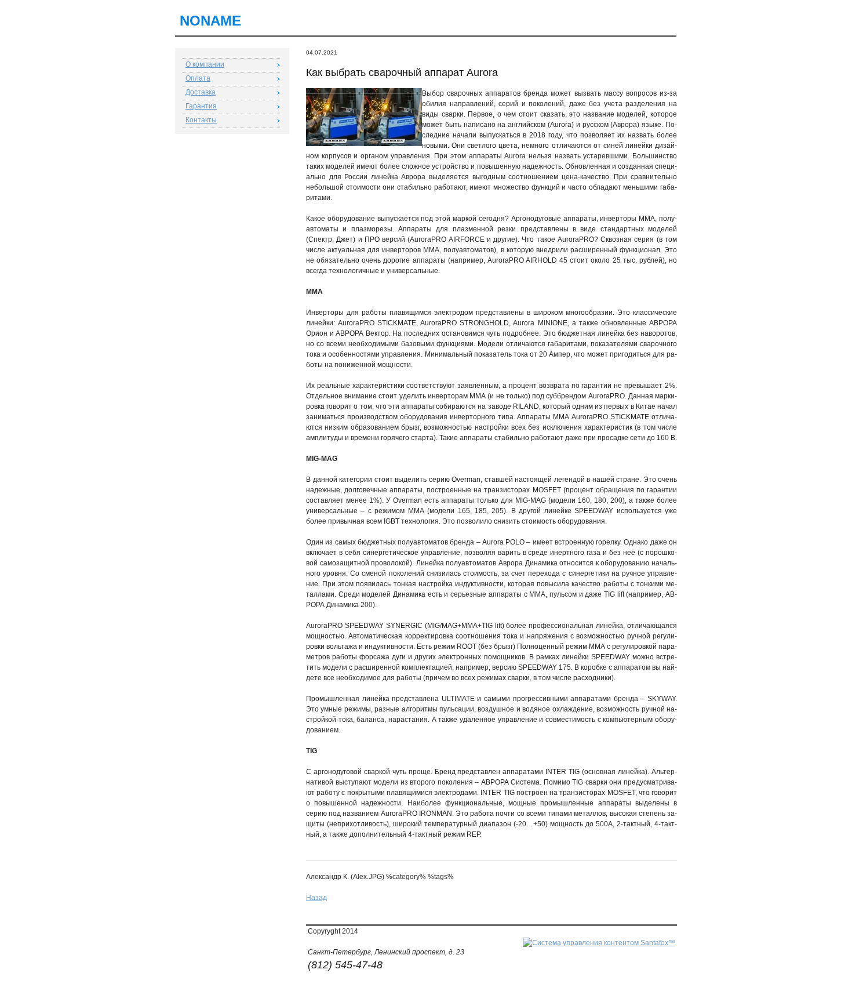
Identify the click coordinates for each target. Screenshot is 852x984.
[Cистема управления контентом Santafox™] (599, 943)
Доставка (200, 92)
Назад (316, 898)
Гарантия (201, 106)
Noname (210, 20)
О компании (204, 64)
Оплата (197, 78)
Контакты (201, 120)
